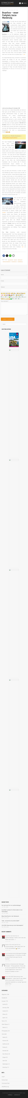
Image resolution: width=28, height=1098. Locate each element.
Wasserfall (20, 261)
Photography (5, 1030)
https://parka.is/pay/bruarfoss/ (10, 137)
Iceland (4, 1011)
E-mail (14, 281)
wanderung (14, 261)
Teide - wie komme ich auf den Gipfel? (10, 920)
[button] (4, 255)
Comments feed (5, 1083)
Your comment (5, 301)
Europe (3, 1001)
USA (3, 1034)
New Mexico (5, 1054)
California (5, 1044)
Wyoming (5, 1067)
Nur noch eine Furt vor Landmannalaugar (11, 905)
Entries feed (4, 1080)
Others (4, 1014)
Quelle (4, 212)
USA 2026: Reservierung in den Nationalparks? (12, 925)
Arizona (4, 1040)
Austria (4, 1004)
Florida (4, 1047)
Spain (4, 1017)
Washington (5, 1064)
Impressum (10, 1094)
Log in (3, 1076)
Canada (3, 998)
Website (3, 287)
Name (14, 274)
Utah (4, 1060)
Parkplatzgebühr (6, 261)
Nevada (4, 1050)
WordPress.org (5, 1086)
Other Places (5, 1024)
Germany (5, 1007)
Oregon (4, 1057)
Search (20, 3)
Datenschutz (17, 1094)
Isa (17, 10)
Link (24, 54)
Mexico (4, 1027)
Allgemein (4, 994)
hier (23, 246)
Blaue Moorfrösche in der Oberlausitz (10, 916)
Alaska (4, 1037)
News (3, 1021)
